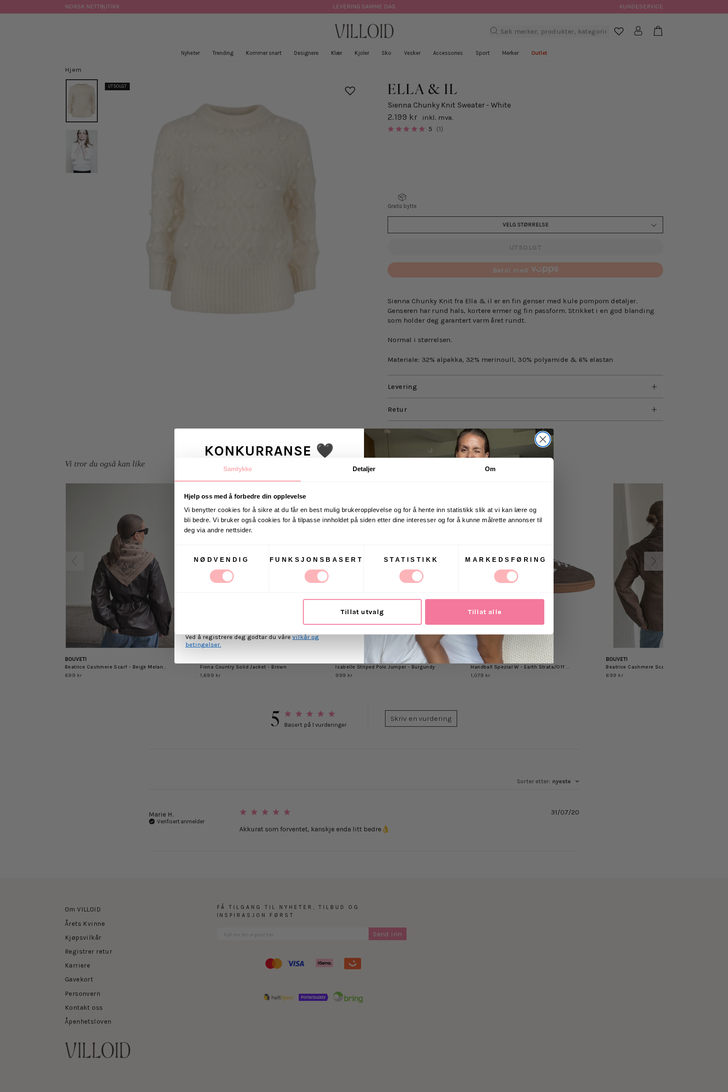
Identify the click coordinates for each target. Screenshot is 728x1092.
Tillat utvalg (362, 612)
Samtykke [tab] (237, 468)
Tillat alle (485, 612)
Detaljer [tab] (364, 468)
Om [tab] (490, 468)
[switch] (317, 576)
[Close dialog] (542, 439)
